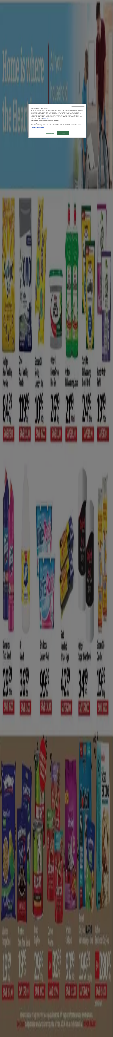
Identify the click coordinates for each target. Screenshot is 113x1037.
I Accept (63, 133)
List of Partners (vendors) (37, 127)
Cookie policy (46, 118)
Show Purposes (50, 133)
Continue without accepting (78, 106)
